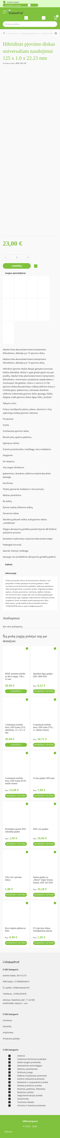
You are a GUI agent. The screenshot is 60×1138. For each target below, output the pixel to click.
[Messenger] (3, 567)
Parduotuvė (13, 33)
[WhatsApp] (5, 567)
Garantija (7, 1026)
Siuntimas (7, 1020)
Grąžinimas (8, 1032)
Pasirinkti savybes (44, 691)
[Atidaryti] (5, 12)
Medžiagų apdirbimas (29, 33)
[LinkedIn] (7, 567)
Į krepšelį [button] (16, 691)
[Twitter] (4, 567)
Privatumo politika (11, 1038)
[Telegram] (6, 567)
